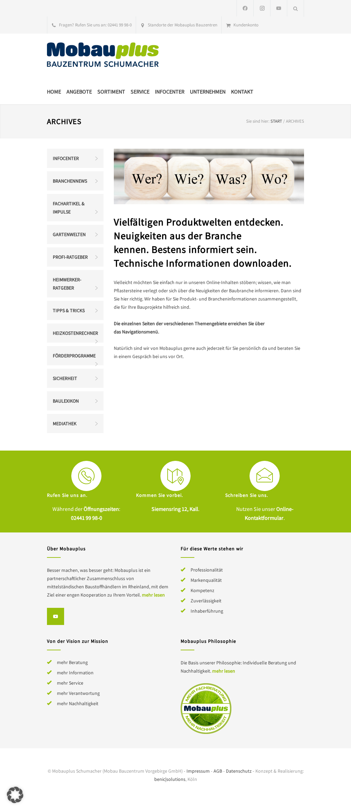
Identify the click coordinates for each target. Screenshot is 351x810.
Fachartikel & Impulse (69, 207)
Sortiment (111, 91)
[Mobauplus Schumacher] (110, 55)
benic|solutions (169, 779)
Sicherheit (65, 378)
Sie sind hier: (257, 121)
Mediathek (64, 423)
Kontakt (242, 91)
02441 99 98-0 (120, 25)
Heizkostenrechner (75, 333)
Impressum (198, 771)
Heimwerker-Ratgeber (67, 284)
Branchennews (70, 181)
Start (276, 121)
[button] (15, 795)
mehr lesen (153, 595)
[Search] (295, 8)
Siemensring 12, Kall (175, 508)
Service (140, 91)
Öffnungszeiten (101, 508)
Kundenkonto (245, 25)
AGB (218, 771)
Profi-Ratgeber (70, 257)
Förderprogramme (74, 356)
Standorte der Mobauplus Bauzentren (182, 25)
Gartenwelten (69, 234)
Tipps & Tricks (69, 310)
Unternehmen (208, 91)
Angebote (79, 91)
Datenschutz (239, 771)
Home (54, 91)
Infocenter (169, 91)
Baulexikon (66, 401)
